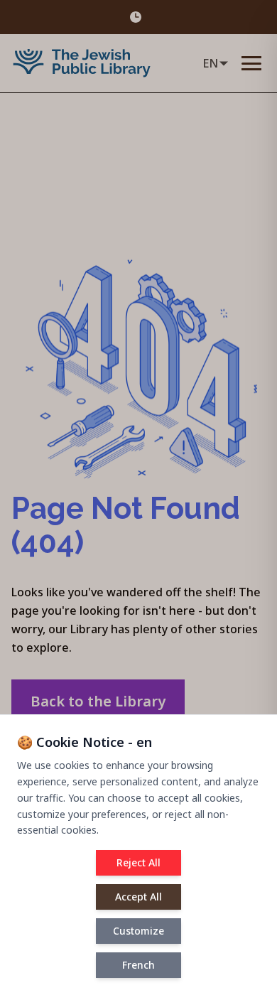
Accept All (138, 896)
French (138, 965)
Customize (138, 930)
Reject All (138, 862)
